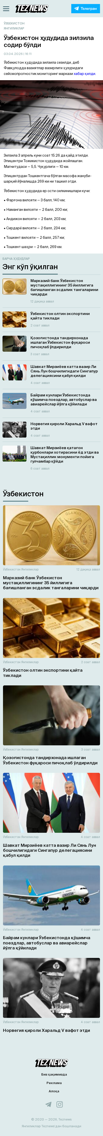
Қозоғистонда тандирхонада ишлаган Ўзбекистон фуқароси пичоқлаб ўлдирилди (50, 760)
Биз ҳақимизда (54, 1074)
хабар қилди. (85, 74)
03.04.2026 (14, 54)
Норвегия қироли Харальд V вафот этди (46, 1030)
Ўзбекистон (14, 23)
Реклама (54, 1083)
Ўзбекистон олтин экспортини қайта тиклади (42, 672)
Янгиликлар (14, 28)
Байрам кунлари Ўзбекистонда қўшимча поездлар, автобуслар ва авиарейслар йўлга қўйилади (46, 942)
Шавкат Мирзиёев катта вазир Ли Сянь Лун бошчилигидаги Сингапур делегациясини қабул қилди (49, 850)
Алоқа (54, 1091)
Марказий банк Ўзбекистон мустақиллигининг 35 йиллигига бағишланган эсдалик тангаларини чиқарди (50, 582)
